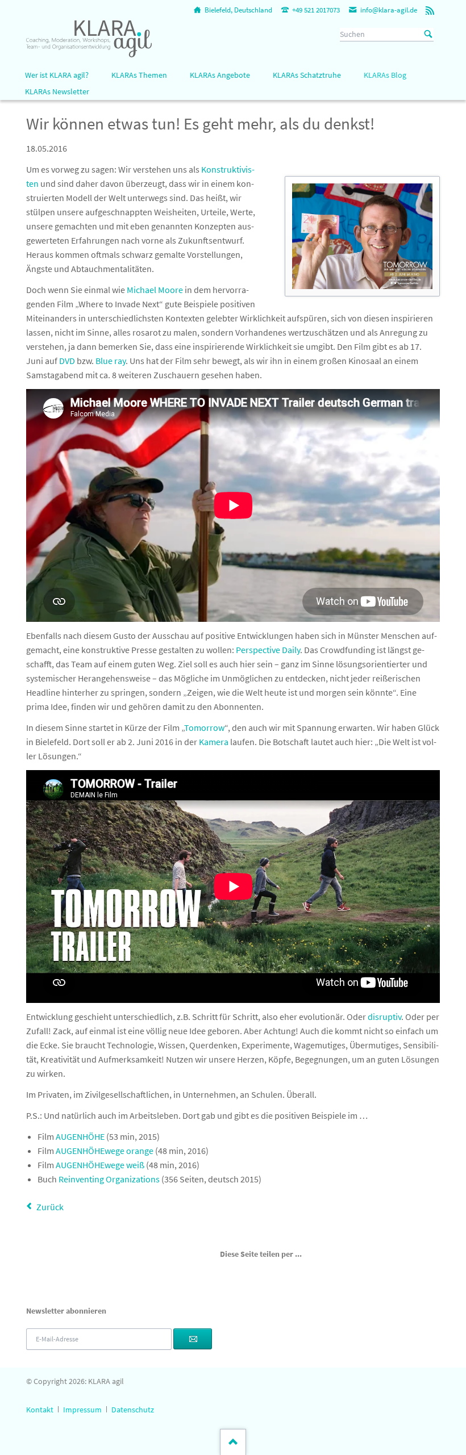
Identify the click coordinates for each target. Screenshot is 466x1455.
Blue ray (110, 360)
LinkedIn (251, 1272)
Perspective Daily (268, 649)
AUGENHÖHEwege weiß (100, 1164)
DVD (67, 360)
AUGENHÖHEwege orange (104, 1150)
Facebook (224, 1272)
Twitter (238, 1272)
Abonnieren (192, 1339)
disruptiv (384, 1016)
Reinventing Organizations (109, 1179)
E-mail (279, 1272)
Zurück (50, 1206)
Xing (265, 1272)
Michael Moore (155, 289)
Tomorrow (204, 727)
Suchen (428, 34)
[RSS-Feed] (429, 10)
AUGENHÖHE (80, 1136)
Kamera (213, 741)
